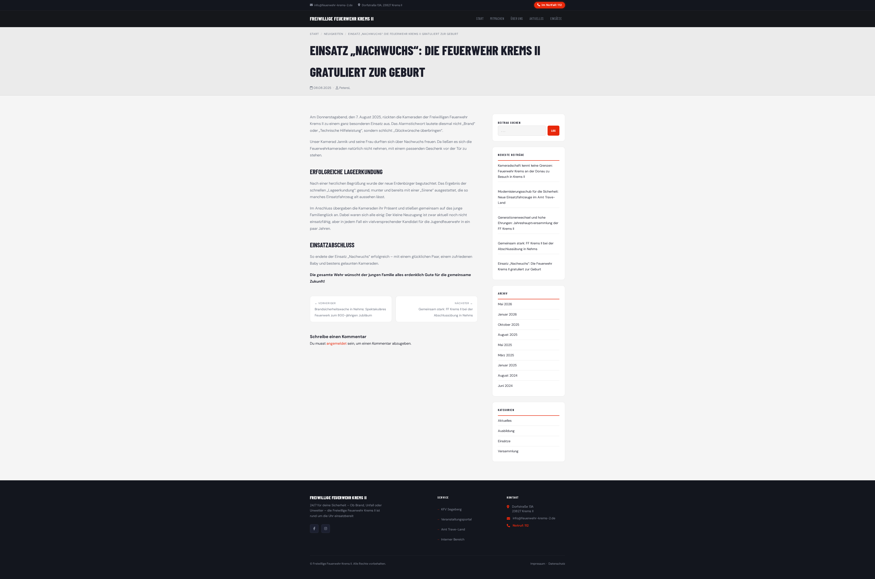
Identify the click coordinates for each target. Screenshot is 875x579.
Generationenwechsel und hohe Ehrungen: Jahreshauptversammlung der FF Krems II (528, 223)
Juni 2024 (505, 386)
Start (480, 19)
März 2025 (506, 355)
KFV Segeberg (451, 509)
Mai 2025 (505, 345)
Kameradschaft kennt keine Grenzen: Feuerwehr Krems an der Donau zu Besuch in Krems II (525, 171)
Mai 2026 (505, 304)
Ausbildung (506, 431)
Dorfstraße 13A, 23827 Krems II (382, 5)
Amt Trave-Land (453, 529)
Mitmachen (497, 19)
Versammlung (508, 451)
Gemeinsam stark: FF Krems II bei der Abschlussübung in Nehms (446, 309)
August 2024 (507, 375)
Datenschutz (556, 564)
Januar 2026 (507, 314)
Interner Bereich (452, 539)
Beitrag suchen (509, 122)
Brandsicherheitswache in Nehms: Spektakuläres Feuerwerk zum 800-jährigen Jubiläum (350, 309)
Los (553, 130)
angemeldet (337, 343)
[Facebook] (314, 528)
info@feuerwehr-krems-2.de (333, 5)
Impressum (537, 564)
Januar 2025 (507, 365)
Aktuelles (537, 19)
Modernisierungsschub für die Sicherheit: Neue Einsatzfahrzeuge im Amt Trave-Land (528, 197)
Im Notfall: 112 (552, 5)
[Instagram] (325, 528)
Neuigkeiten (333, 34)
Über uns (517, 19)
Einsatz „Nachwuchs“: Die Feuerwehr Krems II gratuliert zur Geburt (525, 266)
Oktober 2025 (508, 325)
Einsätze (556, 19)
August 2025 (507, 335)
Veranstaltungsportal (456, 519)
